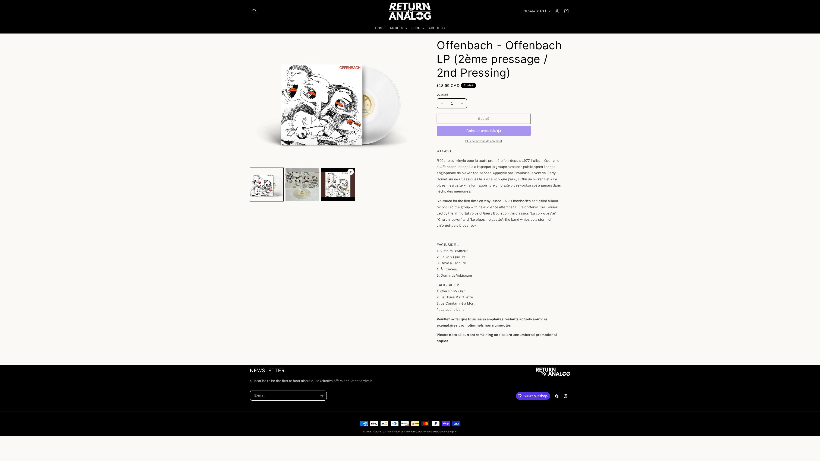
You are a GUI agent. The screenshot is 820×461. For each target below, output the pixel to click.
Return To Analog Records (388, 431)
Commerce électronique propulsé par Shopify (430, 431)
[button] (254, 11)
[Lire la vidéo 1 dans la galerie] (338, 184)
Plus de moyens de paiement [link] (483, 141)
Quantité (442, 94)
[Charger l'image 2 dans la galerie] (302, 184)
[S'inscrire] (322, 396)
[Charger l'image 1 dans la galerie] (266, 184)
